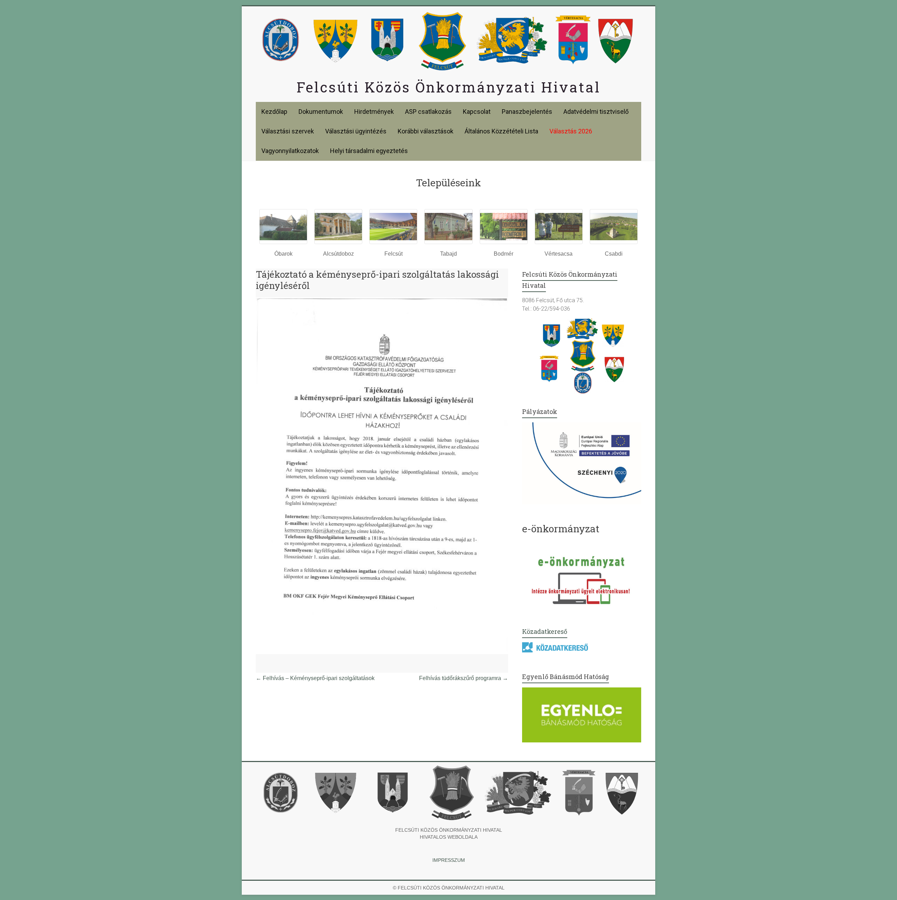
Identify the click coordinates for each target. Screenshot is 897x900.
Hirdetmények (374, 111)
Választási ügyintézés (355, 131)
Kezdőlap (274, 111)
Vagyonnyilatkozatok (290, 150)
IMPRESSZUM (448, 860)
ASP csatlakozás (428, 111)
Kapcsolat (477, 111)
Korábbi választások (425, 131)
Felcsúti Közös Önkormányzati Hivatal (448, 87)
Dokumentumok (321, 111)
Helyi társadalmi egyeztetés (369, 150)
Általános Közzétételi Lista (501, 131)
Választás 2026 (570, 131)
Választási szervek (287, 131)
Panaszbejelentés (527, 111)
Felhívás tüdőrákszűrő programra (463, 678)
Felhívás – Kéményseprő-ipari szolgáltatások (315, 678)
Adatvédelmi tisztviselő (596, 111)
